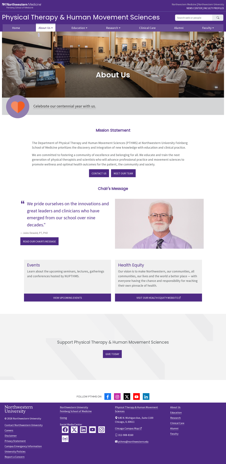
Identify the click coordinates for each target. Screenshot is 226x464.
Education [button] (78, 28)
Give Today (112, 354)
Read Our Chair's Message (39, 241)
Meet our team (123, 173)
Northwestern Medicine (184, 4)
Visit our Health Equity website (157, 297)
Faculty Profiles (214, 8)
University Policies (15, 451)
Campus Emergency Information (23, 446)
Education (176, 412)
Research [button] (112, 28)
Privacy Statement (15, 441)
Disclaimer (11, 435)
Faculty (174, 433)
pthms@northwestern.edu (133, 441)
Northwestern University (211, 4)
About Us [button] (44, 28)
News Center (194, 8)
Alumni (178, 28)
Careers (9, 430)
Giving (63, 417)
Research (175, 417)
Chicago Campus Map (127, 428)
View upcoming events (67, 297)
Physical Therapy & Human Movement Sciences (81, 17)
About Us (175, 407)
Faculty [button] (207, 28)
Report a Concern (14, 456)
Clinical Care (147, 28)
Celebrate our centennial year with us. (64, 106)
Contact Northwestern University (24, 425)
